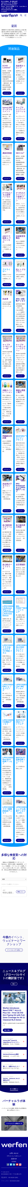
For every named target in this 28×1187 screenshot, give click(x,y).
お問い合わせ (14, 1153)
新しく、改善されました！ (11, 1066)
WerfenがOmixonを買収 (11, 1054)
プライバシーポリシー (14, 1156)
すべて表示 (13, 1089)
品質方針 (14, 1159)
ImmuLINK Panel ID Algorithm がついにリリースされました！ (11, 1042)
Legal (14, 1161)
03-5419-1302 (15, 1181)
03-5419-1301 (13, 1177)
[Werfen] (8, 15)
